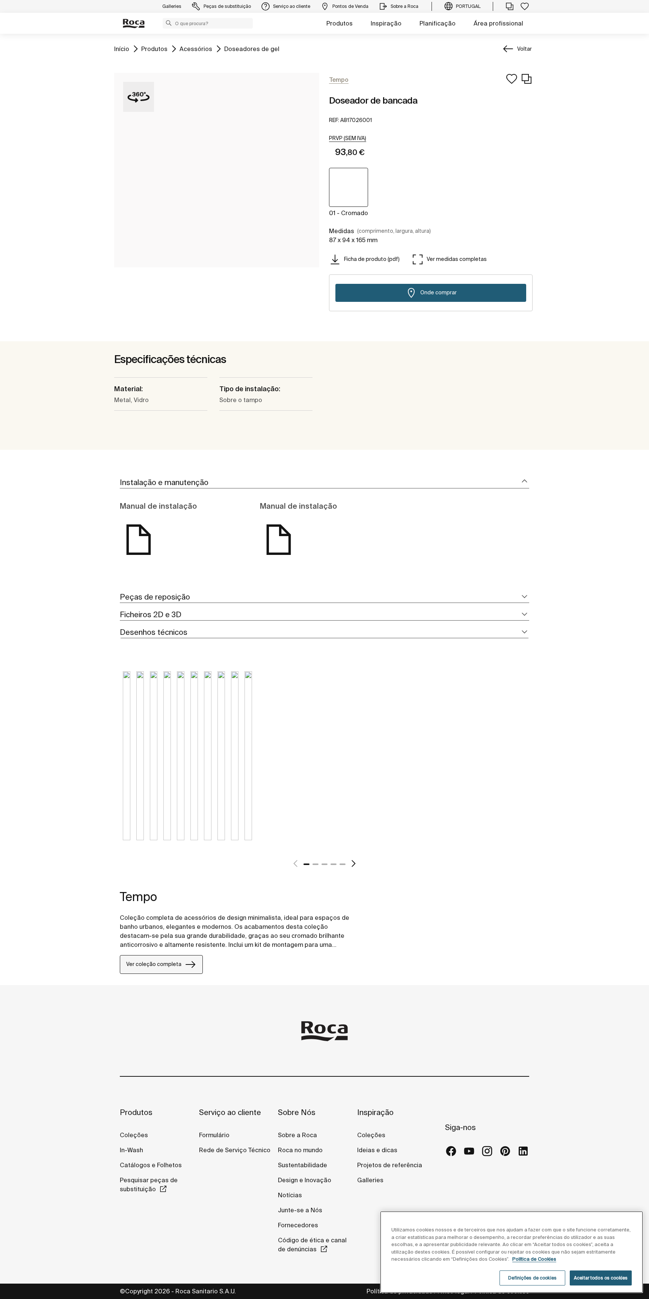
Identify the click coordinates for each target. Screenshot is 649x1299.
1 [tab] (306, 864)
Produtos (339, 23)
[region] (511, 1252)
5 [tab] (343, 864)
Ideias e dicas (377, 1150)
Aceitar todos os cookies (601, 1277)
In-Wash (131, 1150)
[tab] (324, 482)
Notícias (290, 1195)
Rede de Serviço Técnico (234, 1150)
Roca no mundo (300, 1150)
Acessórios (196, 48)
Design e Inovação (304, 1180)
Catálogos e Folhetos (151, 1165)
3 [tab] (324, 864)
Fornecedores (298, 1225)
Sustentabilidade (302, 1165)
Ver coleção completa (153, 964)
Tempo (138, 896)
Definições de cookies (532, 1277)
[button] (168, 23)
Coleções (134, 1135)
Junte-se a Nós (300, 1210)
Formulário (214, 1135)
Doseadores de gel (251, 48)
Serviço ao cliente (230, 1112)
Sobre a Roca (297, 1135)
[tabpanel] (126, 761)
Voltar (524, 49)
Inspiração (386, 23)
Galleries (370, 1180)
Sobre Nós (296, 1112)
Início (121, 48)
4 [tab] (334, 864)
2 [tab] (315, 864)
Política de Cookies (534, 1259)
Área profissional (498, 23)
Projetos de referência (389, 1165)
